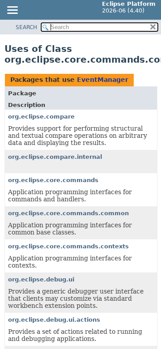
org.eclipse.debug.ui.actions (54, 319)
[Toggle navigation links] (12, 10)
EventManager (102, 79)
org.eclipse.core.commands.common (68, 213)
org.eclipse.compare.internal (55, 156)
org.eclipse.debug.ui (41, 279)
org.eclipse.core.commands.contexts (68, 246)
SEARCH (26, 27)
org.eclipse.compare (41, 116)
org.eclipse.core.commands (53, 180)
